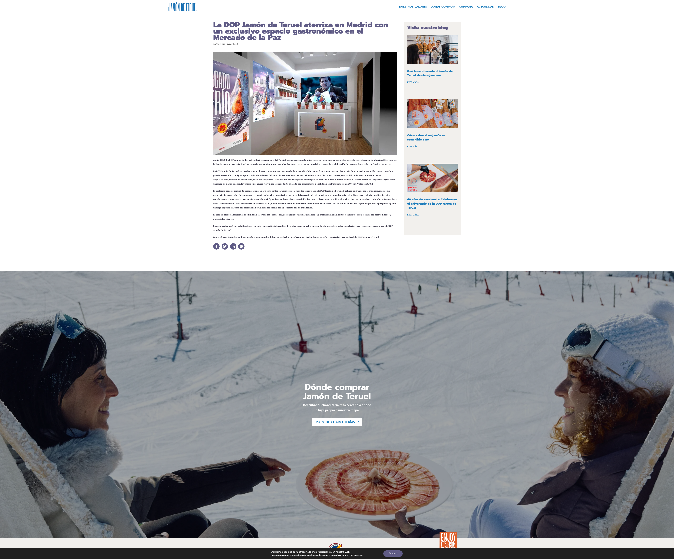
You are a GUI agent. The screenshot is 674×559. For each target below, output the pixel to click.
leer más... (413, 82)
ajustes (358, 555)
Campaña (466, 7)
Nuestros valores (413, 7)
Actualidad (485, 7)
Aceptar (393, 553)
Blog (501, 7)
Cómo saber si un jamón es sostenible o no (426, 137)
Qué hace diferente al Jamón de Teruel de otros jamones (430, 73)
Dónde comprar (443, 7)
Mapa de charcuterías (335, 422)
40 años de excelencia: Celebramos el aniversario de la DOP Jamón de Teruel (432, 203)
